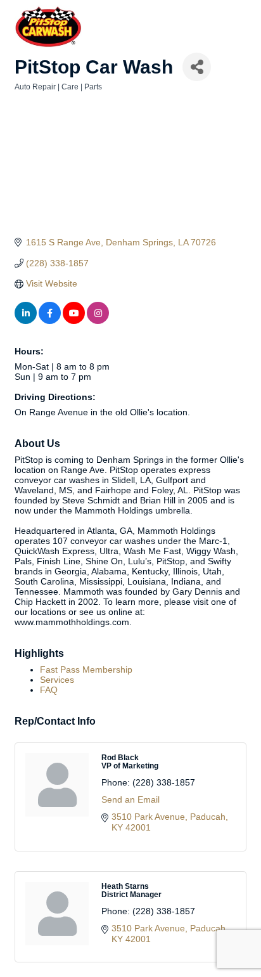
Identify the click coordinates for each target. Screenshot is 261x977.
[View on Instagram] (98, 321)
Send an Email (130, 799)
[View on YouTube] (74, 321)
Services (57, 680)
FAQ (49, 690)
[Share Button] (196, 67)
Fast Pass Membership (86, 669)
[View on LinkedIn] (26, 321)
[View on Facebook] (50, 321)
